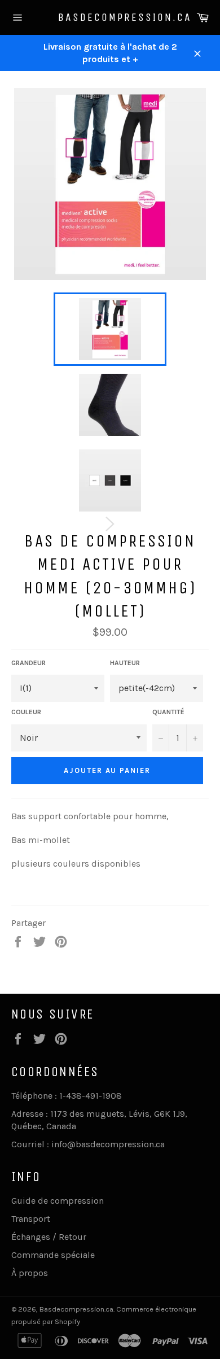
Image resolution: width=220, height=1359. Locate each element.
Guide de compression (57, 1200)
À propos (29, 1273)
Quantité (168, 712)
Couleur (26, 712)
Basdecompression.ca (110, 17)
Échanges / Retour (48, 1236)
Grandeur (28, 663)
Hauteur (125, 663)
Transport (30, 1218)
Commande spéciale (53, 1254)
